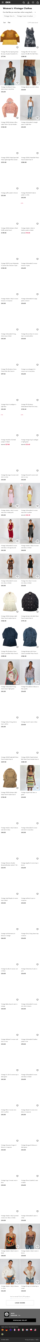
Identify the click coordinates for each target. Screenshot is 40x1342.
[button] (2, 1330)
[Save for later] (17, 47)
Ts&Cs (37, 1339)
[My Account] (28, 2)
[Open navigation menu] (2, 2)
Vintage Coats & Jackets (25, 16)
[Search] (23, 2)
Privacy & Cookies (29, 1339)
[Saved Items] (33, 2)
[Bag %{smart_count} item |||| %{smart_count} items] (37, 2)
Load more (20, 1303)
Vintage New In (9, 16)
